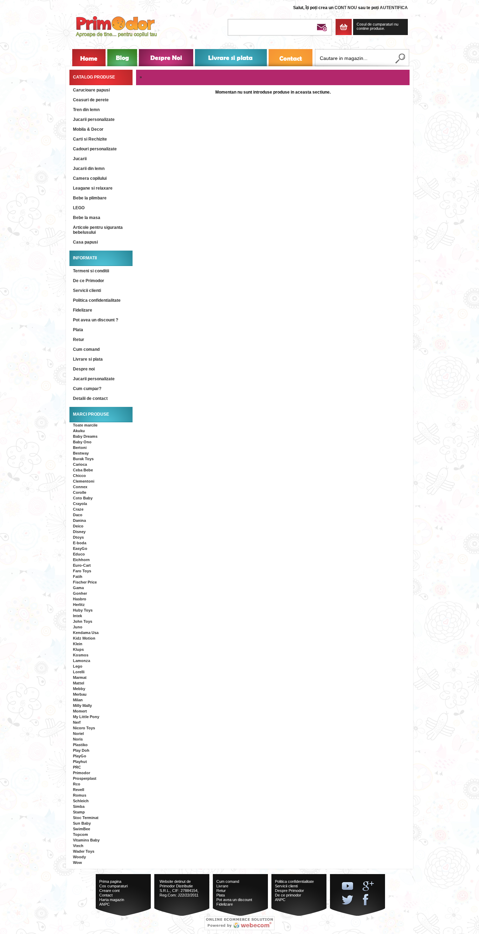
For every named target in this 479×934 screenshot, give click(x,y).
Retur (78, 339)
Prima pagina (110, 881)
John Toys (82, 621)
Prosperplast (84, 778)
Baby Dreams (85, 436)
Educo (79, 554)
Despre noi (84, 369)
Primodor (81, 773)
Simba (79, 806)
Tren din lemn (86, 109)
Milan (78, 700)
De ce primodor (288, 895)
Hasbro (79, 599)
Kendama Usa (86, 632)
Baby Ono (82, 442)
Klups (78, 649)
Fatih (77, 576)
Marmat (80, 677)
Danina (79, 520)
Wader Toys (83, 851)
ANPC (104, 904)
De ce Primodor (88, 280)
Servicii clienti (87, 290)
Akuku (79, 431)
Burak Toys (83, 459)
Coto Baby (83, 498)
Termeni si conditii (91, 270)
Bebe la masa (86, 217)
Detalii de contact (90, 398)
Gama (78, 588)
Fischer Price (85, 582)
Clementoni (83, 481)
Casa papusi (85, 242)
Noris (78, 739)
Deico (78, 526)
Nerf (77, 722)
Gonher (80, 593)
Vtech (78, 846)
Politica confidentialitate (97, 300)
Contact (106, 895)
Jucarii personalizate (94, 119)
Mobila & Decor (88, 129)
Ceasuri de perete (91, 99)
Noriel (78, 733)
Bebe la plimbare (90, 198)
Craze (78, 509)
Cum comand (86, 349)
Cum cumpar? (87, 388)
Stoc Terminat (86, 818)
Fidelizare (82, 310)
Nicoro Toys (84, 728)
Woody (79, 857)
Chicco (79, 475)
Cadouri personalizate (95, 148)
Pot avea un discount (234, 900)
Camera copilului (90, 178)
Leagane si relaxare (93, 188)
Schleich (81, 801)
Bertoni (80, 447)
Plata (78, 329)
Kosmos (80, 655)
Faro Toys (82, 571)
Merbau (80, 694)
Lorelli (79, 672)
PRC (77, 767)
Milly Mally (82, 705)
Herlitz (79, 604)
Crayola (80, 504)
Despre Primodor (289, 890)
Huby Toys (83, 610)
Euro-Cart (82, 565)
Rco (76, 784)
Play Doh (81, 750)
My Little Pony (86, 717)
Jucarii (80, 158)
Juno (77, 627)
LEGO (79, 207)
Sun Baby (82, 823)
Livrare (222, 886)
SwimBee (81, 829)
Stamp (79, 812)
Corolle (79, 492)
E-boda (79, 543)
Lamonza (81, 661)
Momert (80, 711)
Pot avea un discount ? (95, 320)
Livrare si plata (88, 359)
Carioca (80, 464)
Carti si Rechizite (90, 139)
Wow (77, 862)
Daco (77, 515)
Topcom (80, 834)
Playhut (80, 761)
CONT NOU (346, 7)
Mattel (78, 683)
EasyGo (80, 548)
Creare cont (109, 890)
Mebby (79, 689)
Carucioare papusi (91, 90)
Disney (79, 532)
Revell (78, 790)
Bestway (81, 453)
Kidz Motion (84, 638)
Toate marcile (85, 425)
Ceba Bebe (83, 470)
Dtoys (78, 537)
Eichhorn (81, 560)
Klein (77, 644)
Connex (80, 487)
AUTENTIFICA (394, 7)
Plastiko (80, 745)
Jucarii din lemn (88, 168)
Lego (77, 666)
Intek (77, 616)
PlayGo (79, 756)
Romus (79, 795)
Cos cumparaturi (113, 886)
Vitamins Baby (86, 840)
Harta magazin (111, 900)
